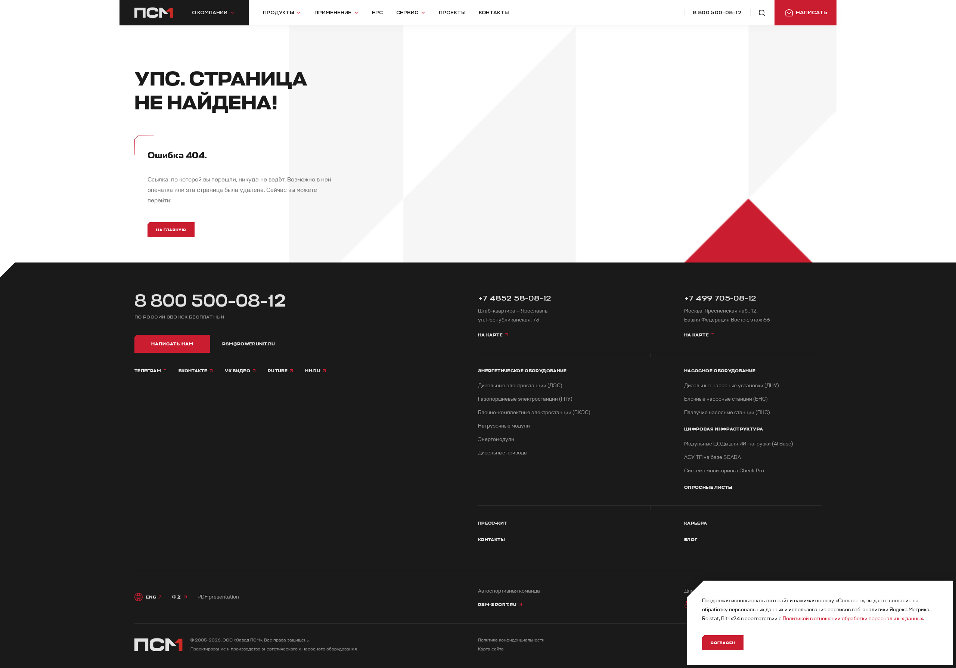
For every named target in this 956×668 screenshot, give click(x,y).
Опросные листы (708, 487)
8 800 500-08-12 (210, 301)
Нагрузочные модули (504, 426)
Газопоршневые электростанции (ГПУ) (525, 399)
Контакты (491, 540)
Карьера (695, 523)
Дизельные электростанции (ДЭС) (520, 385)
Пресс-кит (492, 523)
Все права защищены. (287, 640)
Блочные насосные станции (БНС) (726, 399)
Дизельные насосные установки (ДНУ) (731, 385)
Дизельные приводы (502, 453)
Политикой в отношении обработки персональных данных (853, 618)
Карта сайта (491, 649)
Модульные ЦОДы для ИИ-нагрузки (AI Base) (738, 444)
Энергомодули (496, 439)
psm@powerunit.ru (248, 344)
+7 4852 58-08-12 (514, 298)
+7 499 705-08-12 (720, 298)
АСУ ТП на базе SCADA (712, 457)
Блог (690, 540)
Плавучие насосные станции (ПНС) (727, 412)
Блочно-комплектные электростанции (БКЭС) (534, 412)
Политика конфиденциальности (511, 640)
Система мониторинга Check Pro (724, 470)
